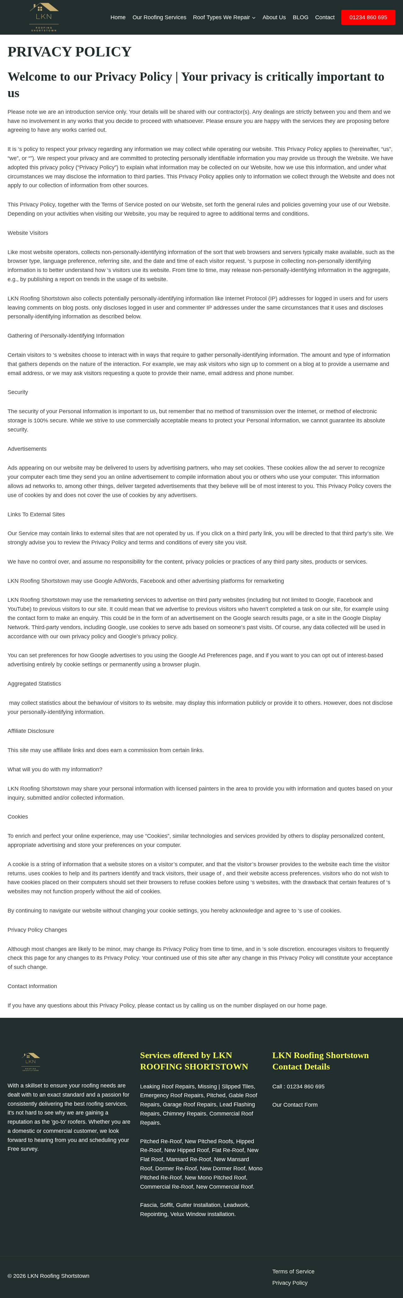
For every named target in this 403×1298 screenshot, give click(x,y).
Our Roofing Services (159, 17)
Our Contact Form (295, 1105)
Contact (325, 17)
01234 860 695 (368, 17)
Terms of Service (293, 1271)
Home (118, 17)
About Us (274, 17)
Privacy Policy (290, 1283)
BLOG (301, 17)
